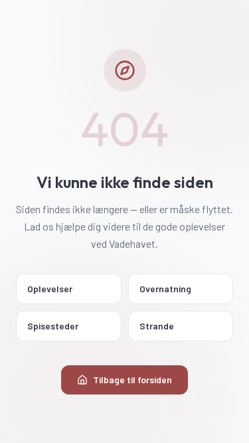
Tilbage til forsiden (132, 379)
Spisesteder (52, 325)
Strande (156, 325)
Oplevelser (49, 288)
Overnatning (165, 288)
